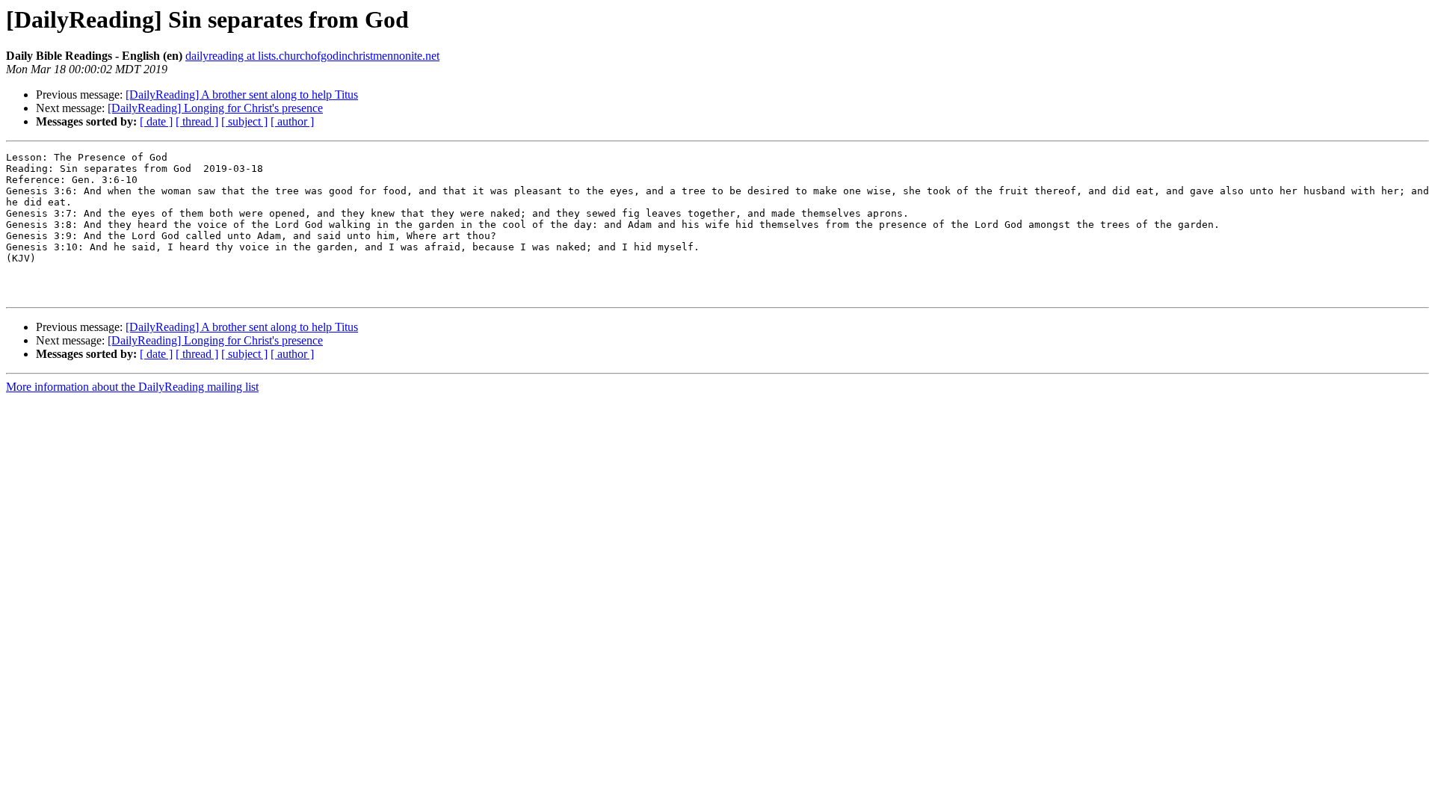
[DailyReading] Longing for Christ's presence (215, 108)
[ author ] (292, 121)
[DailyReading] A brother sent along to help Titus (242, 94)
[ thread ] (197, 121)
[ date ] (156, 121)
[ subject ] (244, 121)
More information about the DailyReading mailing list (132, 386)
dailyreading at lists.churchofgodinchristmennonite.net (312, 55)
